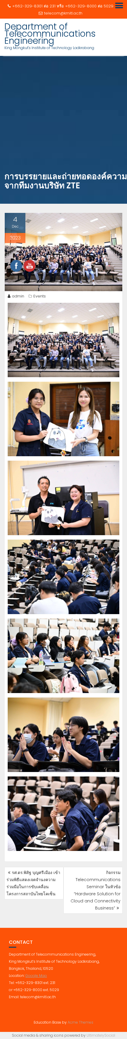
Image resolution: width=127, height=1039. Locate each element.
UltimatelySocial (101, 1035)
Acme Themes (80, 1022)
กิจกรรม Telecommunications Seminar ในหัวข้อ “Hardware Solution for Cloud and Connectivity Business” (96, 890)
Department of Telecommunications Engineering (50, 33)
